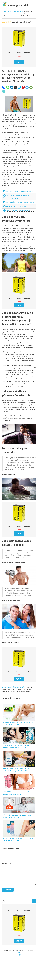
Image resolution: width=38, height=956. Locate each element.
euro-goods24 (18, 5)
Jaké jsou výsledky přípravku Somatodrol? (19, 191)
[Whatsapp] (7, 87)
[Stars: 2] (5, 22)
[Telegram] (27, 87)
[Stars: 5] (11, 22)
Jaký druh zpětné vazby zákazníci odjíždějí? (20, 210)
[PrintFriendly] (3, 91)
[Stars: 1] (3, 22)
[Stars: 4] (9, 22)
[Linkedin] (11, 87)
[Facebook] (3, 87)
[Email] (31, 87)
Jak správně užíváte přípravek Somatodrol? (20, 202)
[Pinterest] (23, 87)
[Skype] (19, 87)
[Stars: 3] (7, 22)
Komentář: (6, 863)
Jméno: (5, 855)
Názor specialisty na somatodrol (16, 206)
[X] (15, 87)
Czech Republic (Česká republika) (13, 11)
